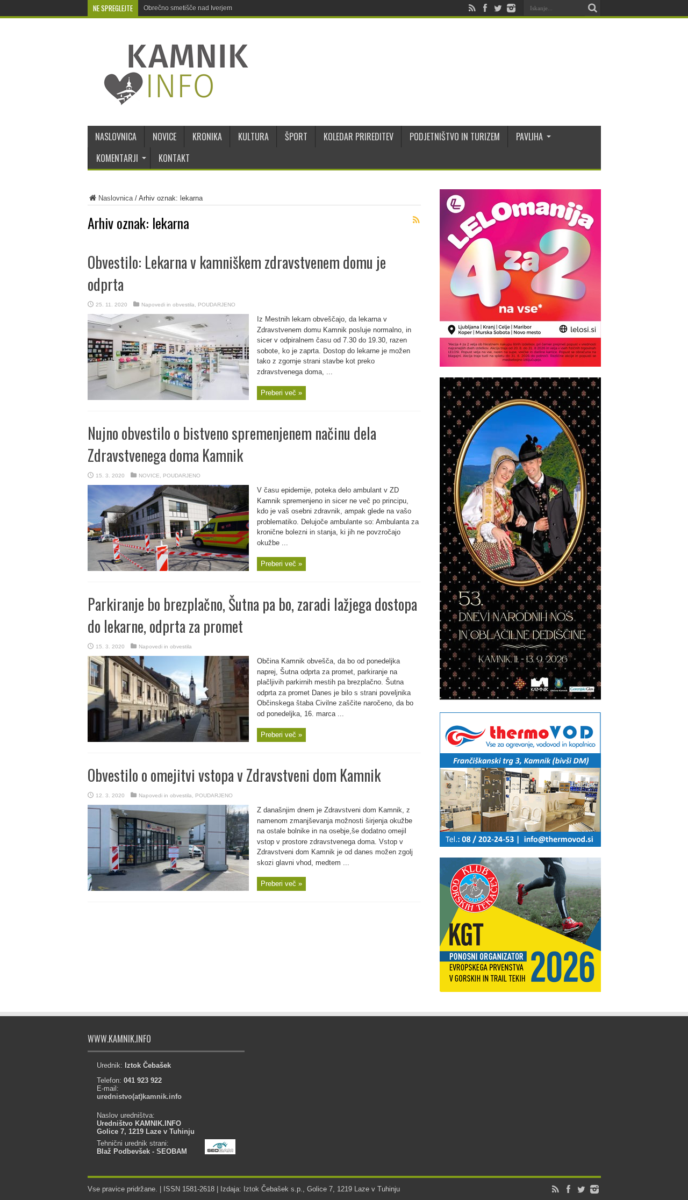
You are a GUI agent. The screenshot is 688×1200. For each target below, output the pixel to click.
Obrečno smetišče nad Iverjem (188, 8)
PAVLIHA (529, 136)
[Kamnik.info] (168, 99)
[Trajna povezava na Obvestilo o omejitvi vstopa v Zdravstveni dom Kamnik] (168, 888)
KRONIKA (207, 136)
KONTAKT (174, 158)
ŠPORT (296, 136)
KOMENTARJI (117, 158)
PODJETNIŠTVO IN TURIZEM (455, 136)
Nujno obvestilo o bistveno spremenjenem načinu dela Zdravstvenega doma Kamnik (232, 444)
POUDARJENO (216, 305)
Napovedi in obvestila (168, 305)
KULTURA (253, 136)
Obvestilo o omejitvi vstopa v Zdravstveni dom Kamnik (234, 775)
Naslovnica (115, 198)
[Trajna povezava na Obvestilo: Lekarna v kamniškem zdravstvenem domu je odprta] (168, 398)
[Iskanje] (593, 8)
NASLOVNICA (116, 136)
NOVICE (164, 136)
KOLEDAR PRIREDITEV (358, 136)
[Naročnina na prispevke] (416, 220)
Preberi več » (281, 393)
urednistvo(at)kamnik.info (139, 1096)
